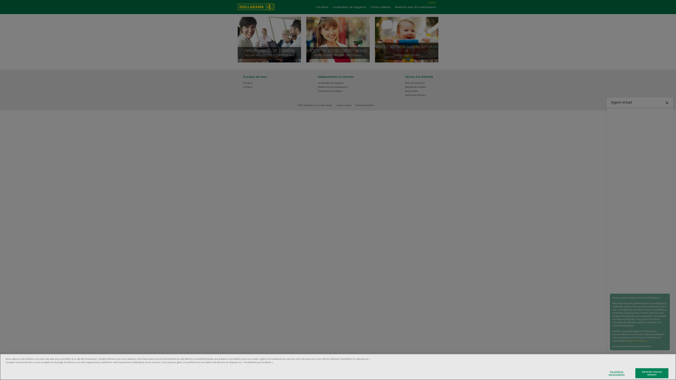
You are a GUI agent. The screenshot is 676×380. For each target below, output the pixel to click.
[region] (338, 367)
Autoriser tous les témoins (652, 373)
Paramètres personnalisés (617, 373)
